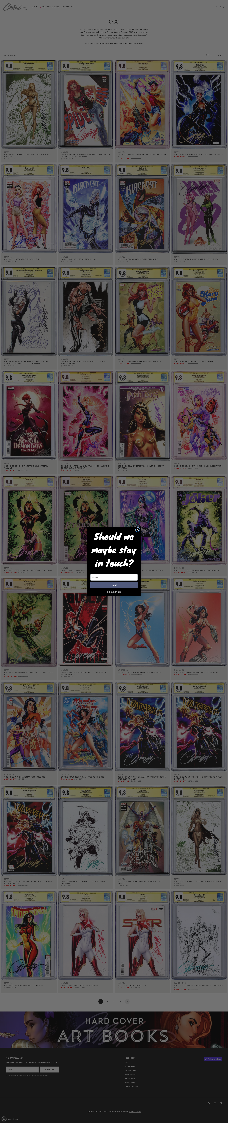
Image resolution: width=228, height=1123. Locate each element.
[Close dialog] (138, 530)
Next (114, 585)
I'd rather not (114, 592)
